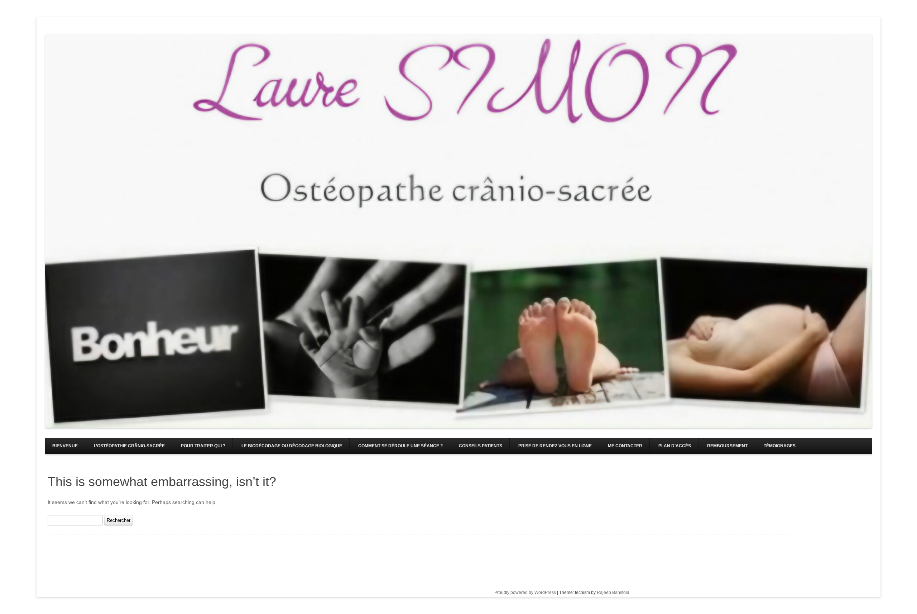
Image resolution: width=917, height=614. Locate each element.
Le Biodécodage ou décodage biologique (291, 445)
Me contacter (625, 445)
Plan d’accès (674, 445)
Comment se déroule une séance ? (400, 445)
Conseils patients (480, 445)
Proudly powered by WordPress (525, 592)
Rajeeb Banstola (613, 592)
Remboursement (727, 445)
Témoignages (780, 445)
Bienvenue (65, 445)
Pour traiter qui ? (203, 445)
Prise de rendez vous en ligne (555, 445)
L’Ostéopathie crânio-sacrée (129, 445)
